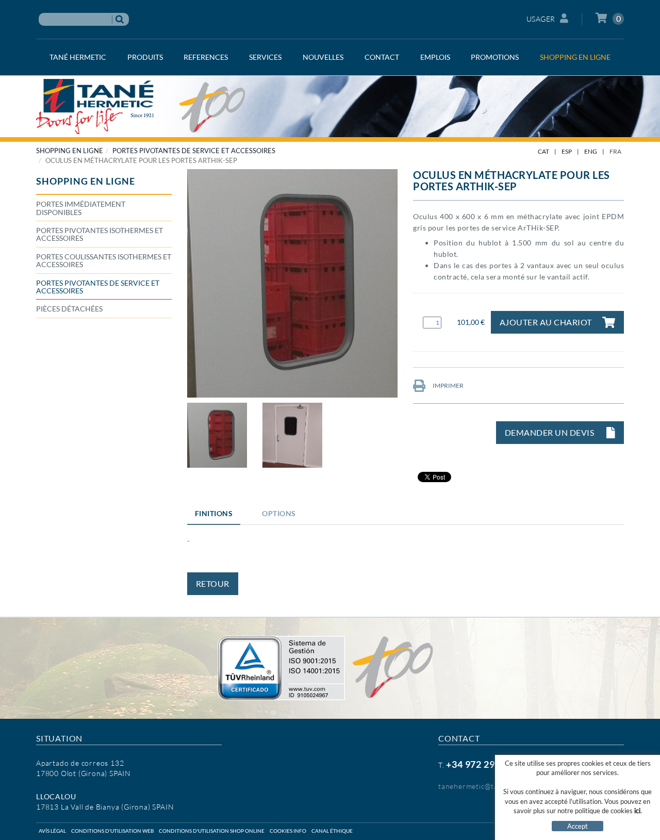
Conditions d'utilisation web (112, 831)
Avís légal (52, 831)
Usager (540, 18)
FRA (615, 151)
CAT (543, 151)
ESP (567, 151)
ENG (590, 151)
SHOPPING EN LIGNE (69, 150)
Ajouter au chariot (546, 322)
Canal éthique (332, 831)
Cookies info (288, 831)
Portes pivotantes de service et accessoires (193, 150)
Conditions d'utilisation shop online (212, 831)
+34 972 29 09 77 (483, 764)
